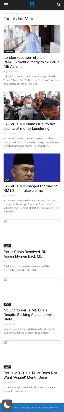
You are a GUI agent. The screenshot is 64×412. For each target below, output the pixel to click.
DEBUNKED (9, 51)
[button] (7, 405)
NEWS (7, 118)
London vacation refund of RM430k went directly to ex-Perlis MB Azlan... (32, 62)
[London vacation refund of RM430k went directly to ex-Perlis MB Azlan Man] (32, 39)
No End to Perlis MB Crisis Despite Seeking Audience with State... (29, 314)
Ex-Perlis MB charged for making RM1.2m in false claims (31, 188)
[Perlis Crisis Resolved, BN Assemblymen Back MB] (32, 233)
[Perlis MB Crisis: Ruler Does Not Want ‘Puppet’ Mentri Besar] (32, 354)
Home (7, 13)
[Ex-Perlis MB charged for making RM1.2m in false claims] (32, 167)
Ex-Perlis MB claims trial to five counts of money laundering (30, 126)
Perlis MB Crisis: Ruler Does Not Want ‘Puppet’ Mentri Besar (30, 375)
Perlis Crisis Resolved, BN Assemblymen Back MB (25, 254)
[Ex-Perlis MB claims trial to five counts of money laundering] (32, 105)
